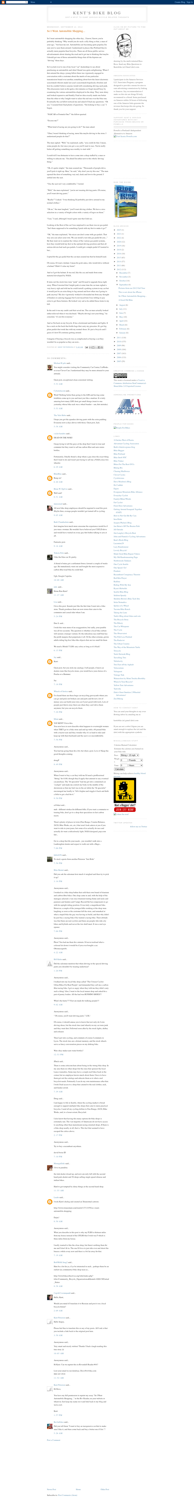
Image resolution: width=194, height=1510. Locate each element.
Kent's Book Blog (121, 540)
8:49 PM (58, 764)
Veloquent (118, 671)
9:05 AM (58, 515)
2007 (119, 353)
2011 (119, 337)
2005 (119, 361)
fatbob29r (58, 855)
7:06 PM (58, 848)
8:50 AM (58, 1221)
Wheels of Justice (61, 691)
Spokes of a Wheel (121, 605)
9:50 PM (58, 798)
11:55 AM (59, 1190)
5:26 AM (58, 1433)
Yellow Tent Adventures (123, 685)
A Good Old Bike (126, 300)
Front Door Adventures (123, 505)
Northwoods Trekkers (122, 560)
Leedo (56, 1197)
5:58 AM (58, 426)
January (122, 332)
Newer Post (51, 1489)
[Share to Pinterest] (101, 347)
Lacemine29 (119, 543)
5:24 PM (58, 616)
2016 (119, 253)
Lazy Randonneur (121, 546)
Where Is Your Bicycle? (123, 681)
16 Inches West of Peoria (124, 440)
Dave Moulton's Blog (122, 481)
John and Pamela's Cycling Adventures (130, 536)
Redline (117, 581)
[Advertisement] (78, 1464)
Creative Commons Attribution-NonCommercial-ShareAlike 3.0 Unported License (130, 383)
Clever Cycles (119, 474)
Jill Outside (118, 529)
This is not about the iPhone (130, 292)
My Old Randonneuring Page (126, 557)
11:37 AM (59, 595)
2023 (119, 233)
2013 (119, 265)
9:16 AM (58, 546)
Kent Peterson (59, 1317)
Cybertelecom (59, 390)
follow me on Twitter (138, 826)
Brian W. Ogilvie (61, 488)
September (123, 284)
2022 (119, 237)
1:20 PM (58, 970)
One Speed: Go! (120, 567)
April (121, 320)
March (122, 324)
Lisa (55, 601)
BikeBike (58, 473)
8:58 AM (58, 1286)
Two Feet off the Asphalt (124, 664)
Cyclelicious (119, 478)
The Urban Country (122, 643)
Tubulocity (118, 661)
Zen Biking (118, 698)
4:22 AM (58, 952)
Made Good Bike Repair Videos (127, 553)
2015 (119, 257)
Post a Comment (53, 1440)
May (121, 316)
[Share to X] (96, 347)
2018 (119, 249)
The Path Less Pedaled (123, 636)
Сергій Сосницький (62, 1293)
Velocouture (119, 667)
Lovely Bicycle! (120, 550)
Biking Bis (118, 467)
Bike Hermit (59, 870)
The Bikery (118, 623)
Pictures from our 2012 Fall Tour (132, 288)
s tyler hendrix (60, 433)
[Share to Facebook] (98, 347)
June (121, 312)
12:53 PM (59, 1054)
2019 (119, 245)
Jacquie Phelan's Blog (123, 522)
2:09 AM (58, 1310)
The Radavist (119, 640)
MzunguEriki (59, 1163)
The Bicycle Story (121, 619)
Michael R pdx (60, 363)
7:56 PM (58, 739)
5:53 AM (58, 384)
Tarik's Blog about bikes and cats (127, 616)
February (123, 328)
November (123, 276)
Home (78, 1489)
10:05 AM (59, 1353)
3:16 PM (58, 881)
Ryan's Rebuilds (120, 588)
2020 (119, 241)
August (122, 305)
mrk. (55, 586)
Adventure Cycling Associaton (126, 443)
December (123, 272)
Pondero (117, 571)
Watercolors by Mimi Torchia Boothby (129, 678)
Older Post (105, 1489)
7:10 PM (58, 1156)
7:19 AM (58, 1255)
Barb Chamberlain (61, 522)
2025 (119, 229)
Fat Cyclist (118, 502)
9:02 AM (58, 1004)
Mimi (56, 719)
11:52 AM (59, 1377)
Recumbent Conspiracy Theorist (127, 574)
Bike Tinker (119, 460)
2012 (119, 269)
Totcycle (117, 650)
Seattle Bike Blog (121, 591)
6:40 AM (58, 481)
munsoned (58, 503)
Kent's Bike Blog (97, 12)
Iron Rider (118, 519)
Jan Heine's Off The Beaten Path (127, 526)
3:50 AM (58, 1335)
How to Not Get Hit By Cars (125, 515)
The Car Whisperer (121, 626)
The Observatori (120, 633)
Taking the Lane (120, 612)
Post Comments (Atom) (67, 1495)
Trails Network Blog (122, 654)
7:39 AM (58, 1091)
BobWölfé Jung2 (61, 1262)
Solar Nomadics (120, 602)
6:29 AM (58, 467)
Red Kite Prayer (120, 578)
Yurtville (117, 688)
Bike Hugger (119, 450)
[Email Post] (86, 347)
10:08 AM (59, 580)
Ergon (116, 488)
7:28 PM (58, 712)
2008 (119, 349)
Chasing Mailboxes (122, 471)
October (122, 280)
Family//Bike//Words (122, 499)
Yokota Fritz (59, 552)
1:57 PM (58, 1415)
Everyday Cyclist (121, 495)
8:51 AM (58, 497)
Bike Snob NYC (120, 457)
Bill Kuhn (58, 959)
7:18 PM (58, 684)
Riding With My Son (122, 584)
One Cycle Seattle (121, 564)
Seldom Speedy (120, 595)
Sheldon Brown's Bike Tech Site (127, 598)
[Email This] (90, 347)
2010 (119, 341)
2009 (119, 345)
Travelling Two (120, 657)
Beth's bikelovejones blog (124, 447)
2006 (119, 357)
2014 (119, 261)
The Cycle (118, 629)
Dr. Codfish (118, 485)
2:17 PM (58, 1135)
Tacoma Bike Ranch (122, 609)
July (121, 309)
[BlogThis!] (93, 347)
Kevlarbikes (59, 1422)
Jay (55, 657)
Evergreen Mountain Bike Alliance (128, 492)
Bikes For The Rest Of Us (124, 464)
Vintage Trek (119, 674)
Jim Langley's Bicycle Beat (125, 533)
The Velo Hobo (60, 415)
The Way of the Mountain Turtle (127, 647)
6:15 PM (58, 650)
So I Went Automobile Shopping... (133, 296)
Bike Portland (119, 453)
